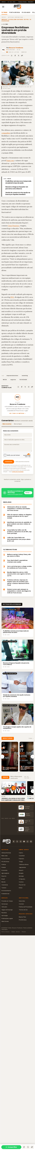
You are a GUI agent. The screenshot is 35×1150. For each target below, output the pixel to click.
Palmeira (21, 858)
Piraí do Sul (22, 885)
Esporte (3, 876)
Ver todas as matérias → (17, 413)
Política (3, 864)
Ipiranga (21, 876)
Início (3, 17)
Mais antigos (18, 424)
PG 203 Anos (26, 12)
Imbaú (20, 887)
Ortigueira (22, 879)
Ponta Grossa (14, 12)
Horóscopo (4, 904)
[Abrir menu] (3, 6)
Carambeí (22, 855)
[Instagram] (28, 386)
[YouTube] (24, 841)
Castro (21, 852)
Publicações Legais (7, 918)
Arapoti (21, 870)
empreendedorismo (12, 375)
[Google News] (31, 841)
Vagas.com (10, 161)
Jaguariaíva (22, 867)
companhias (5, 133)
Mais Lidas (4, 855)
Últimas (4, 12)
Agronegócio (5, 873)
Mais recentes (7, 424)
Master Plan (22, 917)
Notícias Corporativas (15, 17)
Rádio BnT (31, 2)
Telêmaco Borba (23, 864)
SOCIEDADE (23, 379)
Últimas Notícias (6, 852)
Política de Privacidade (25, 907)
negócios (13, 379)
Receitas (4, 912)
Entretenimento (6, 890)
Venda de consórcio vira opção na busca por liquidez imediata (17, 193)
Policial (3, 867)
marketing (25, 375)
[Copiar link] (22, 55)
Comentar (24, 52)
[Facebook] (15, 55)
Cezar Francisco (13, 226)
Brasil (3, 879)
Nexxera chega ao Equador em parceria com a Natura (16, 187)
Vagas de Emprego (7, 909)
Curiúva (21, 882)
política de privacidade (17, 471)
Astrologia (4, 915)
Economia (4, 870)
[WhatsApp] (11, 55)
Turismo (3, 887)
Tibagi (21, 861)
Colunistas (4, 885)
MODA (5, 379)
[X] (18, 55)
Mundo (3, 882)
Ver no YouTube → (27, 777)
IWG (12, 297)
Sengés (21, 873)
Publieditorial (5, 893)
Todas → (31, 738)
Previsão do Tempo (7, 901)
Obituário (4, 907)
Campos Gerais (22, 2)
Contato (21, 904)
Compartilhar (12, 1147)
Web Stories (5, 921)
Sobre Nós (22, 901)
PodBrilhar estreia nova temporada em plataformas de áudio (18, 182)
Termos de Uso (23, 909)
